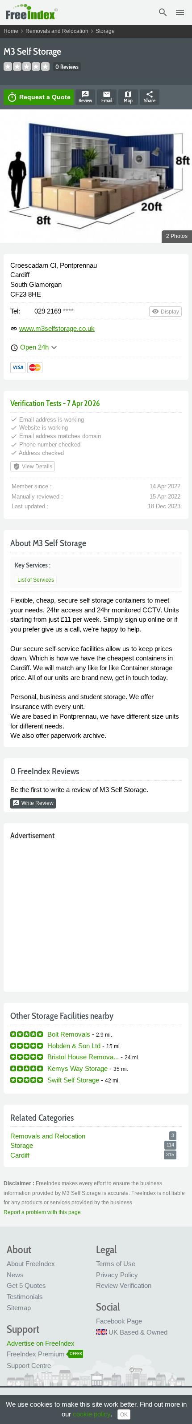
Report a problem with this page (42, 1212)
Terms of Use (115, 1263)
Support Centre (29, 1365)
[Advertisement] (96, 914)
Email (107, 97)
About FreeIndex (31, 1263)
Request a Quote (39, 97)
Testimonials (25, 1296)
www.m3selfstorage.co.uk (57, 328)
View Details (32, 466)
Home (11, 31)
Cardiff (19, 1155)
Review (85, 97)
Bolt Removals (68, 1034)
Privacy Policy (117, 1275)
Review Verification (123, 1285)
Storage (105, 31)
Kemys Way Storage (77, 1068)
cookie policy (91, 1414)
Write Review (33, 803)
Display (165, 311)
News (15, 1275)
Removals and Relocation (56, 31)
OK (124, 1415)
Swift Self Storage (73, 1080)
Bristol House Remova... (83, 1057)
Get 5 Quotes (26, 1285)
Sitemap (19, 1307)
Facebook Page (119, 1321)
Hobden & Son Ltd (73, 1046)
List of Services (35, 580)
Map (128, 97)
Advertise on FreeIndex (41, 1343)
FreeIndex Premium (36, 1354)
